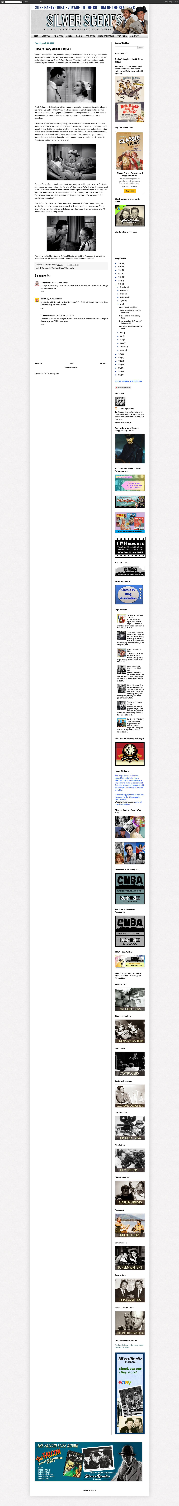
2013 (119, 374)
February (123, 346)
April (121, 339)
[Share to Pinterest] (78, 265)
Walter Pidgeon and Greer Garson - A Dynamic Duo (135, 686)
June (121, 332)
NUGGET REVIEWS (106, 36)
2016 (119, 364)
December (123, 286)
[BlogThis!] (71, 265)
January (122, 350)
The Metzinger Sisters (126, 408)
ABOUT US (46, 36)
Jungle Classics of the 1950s (134, 650)
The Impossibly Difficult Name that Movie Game (130, 311)
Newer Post (38, 363)
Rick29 (43, 298)
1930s (42, 268)
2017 (119, 361)
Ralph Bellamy (59, 268)
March (122, 343)
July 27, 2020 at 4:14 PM (54, 298)
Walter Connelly (69, 268)
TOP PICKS (122, 36)
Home (71, 363)
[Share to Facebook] (75, 265)
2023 (120, 273)
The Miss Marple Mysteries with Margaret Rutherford (135, 633)
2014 (119, 371)
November (123, 290)
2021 (119, 280)
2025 (120, 266)
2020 (120, 284)
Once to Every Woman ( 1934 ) (128, 307)
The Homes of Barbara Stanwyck (134, 703)
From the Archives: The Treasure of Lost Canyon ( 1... (130, 322)
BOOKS (79, 36)
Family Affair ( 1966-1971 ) (135, 719)
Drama (46, 268)
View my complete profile (123, 422)
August (122, 300)
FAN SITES (90, 36)
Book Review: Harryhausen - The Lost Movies (131, 327)
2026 (120, 263)
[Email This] (68, 265)
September (123, 297)
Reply (42, 291)
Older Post (103, 363)
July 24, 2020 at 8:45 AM (60, 282)
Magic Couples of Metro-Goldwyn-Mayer (130, 316)
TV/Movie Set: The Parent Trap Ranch (135, 616)
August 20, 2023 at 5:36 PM (65, 315)
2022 (120, 277)
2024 (120, 270)
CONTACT (134, 36)
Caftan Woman (46, 282)
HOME (35, 36)
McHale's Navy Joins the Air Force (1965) (129, 60)
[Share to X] (73, 265)
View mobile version (71, 367)
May (121, 336)
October (122, 293)
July (121, 304)
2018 (119, 357)
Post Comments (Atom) (51, 373)
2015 (119, 367)
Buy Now (130, 191)
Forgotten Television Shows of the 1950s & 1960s (134, 668)
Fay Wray (51, 268)
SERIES (69, 36)
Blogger (93, 1490)
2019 (119, 354)
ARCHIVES (58, 36)
